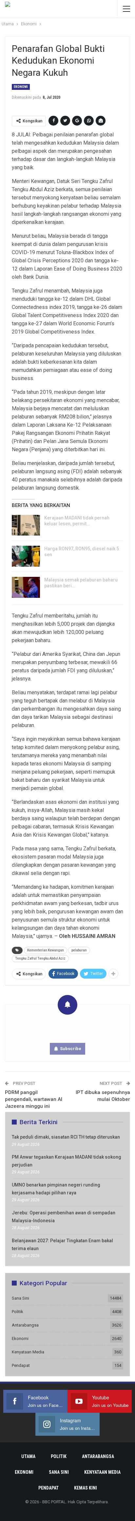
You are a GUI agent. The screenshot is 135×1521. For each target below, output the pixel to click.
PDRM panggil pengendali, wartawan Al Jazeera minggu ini (33, 1099)
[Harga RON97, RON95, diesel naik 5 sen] (26, 556)
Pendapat (21, 1365)
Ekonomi (21, 87)
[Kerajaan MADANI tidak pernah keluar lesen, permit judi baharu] (26, 525)
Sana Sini (20, 1298)
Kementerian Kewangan (45, 950)
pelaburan (79, 950)
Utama (28, 1456)
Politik (17, 1311)
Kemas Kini (85, 1488)
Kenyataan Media (28, 1351)
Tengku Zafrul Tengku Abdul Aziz (40, 958)
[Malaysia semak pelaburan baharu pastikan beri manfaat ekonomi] (26, 587)
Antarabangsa (25, 1325)
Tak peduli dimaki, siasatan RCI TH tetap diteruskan (66, 1137)
